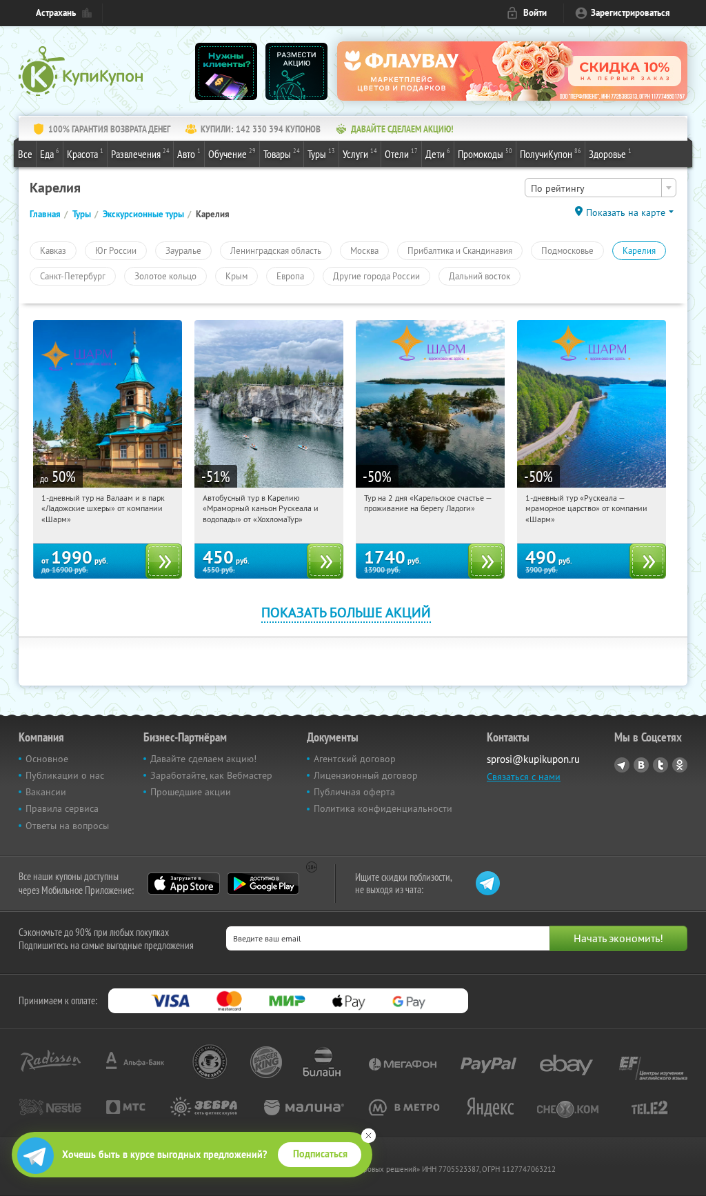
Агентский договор (355, 759)
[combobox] (600, 187)
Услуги (360, 153)
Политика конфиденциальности (383, 808)
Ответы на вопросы (67, 825)
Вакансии (46, 792)
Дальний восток (479, 275)
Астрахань (56, 13)
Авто (189, 153)
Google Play (263, 884)
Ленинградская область (275, 250)
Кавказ (53, 250)
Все (25, 154)
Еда (49, 153)
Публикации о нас (65, 775)
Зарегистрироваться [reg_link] (630, 13)
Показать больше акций (346, 612)
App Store (184, 884)
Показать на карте (625, 212)
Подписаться (320, 1154)
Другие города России (376, 275)
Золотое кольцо (165, 275)
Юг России (116, 250)
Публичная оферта (354, 792)
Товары (281, 153)
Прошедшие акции (190, 792)
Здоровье (610, 153)
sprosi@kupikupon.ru (533, 759)
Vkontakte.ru (641, 765)
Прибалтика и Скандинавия (459, 250)
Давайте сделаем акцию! (203, 759)
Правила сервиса (62, 808)
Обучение (232, 153)
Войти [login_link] (535, 13)
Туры (321, 153)
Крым (236, 275)
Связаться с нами (524, 776)
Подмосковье (567, 250)
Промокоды (485, 153)
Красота (85, 153)
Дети (437, 153)
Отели (401, 153)
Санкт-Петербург (72, 275)
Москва (364, 250)
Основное (47, 759)
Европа (290, 275)
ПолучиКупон (550, 153)
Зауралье (183, 250)
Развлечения (140, 153)
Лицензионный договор (366, 775)
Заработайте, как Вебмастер (211, 775)
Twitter (660, 765)
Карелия (639, 250)
